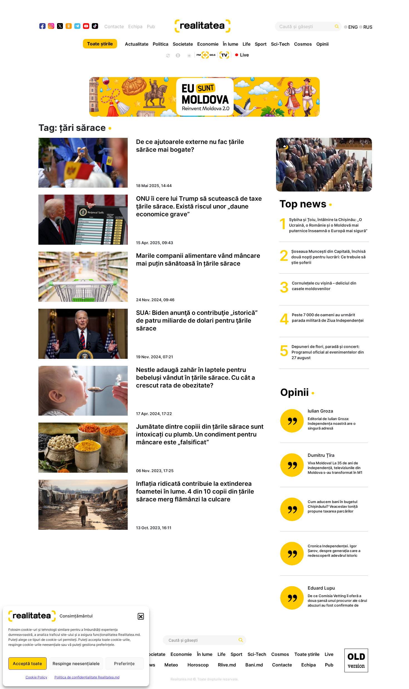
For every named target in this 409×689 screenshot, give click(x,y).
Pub (151, 26)
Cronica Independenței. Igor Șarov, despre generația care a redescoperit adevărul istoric (334, 551)
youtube (86, 26)
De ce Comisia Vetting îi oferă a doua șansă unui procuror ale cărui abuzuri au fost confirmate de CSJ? (337, 601)
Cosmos (303, 44)
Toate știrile (100, 43)
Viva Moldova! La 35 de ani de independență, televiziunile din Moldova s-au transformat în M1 (335, 468)
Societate (183, 44)
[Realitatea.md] (356, 660)
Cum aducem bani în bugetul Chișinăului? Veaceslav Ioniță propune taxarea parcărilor (333, 506)
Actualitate (136, 44)
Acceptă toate (27, 663)
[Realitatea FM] (206, 54)
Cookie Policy (36, 677)
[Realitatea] (222, 26)
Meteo (171, 665)
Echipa (135, 26)
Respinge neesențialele (76, 663)
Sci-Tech (280, 44)
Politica (160, 44)
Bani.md (254, 665)
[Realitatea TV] (224, 54)
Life (246, 44)
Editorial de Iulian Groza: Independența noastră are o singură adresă (332, 423)
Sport (261, 44)
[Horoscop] (167, 55)
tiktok (95, 26)
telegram (77, 26)
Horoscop (198, 665)
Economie (207, 44)
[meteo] (189, 55)
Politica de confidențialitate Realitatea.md (87, 677)
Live (244, 54)
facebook (42, 26)
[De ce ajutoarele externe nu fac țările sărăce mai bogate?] (83, 163)
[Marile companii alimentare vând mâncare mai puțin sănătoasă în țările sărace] (83, 277)
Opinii (322, 44)
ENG (353, 27)
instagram (51, 26)
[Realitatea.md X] (59, 25)
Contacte (114, 26)
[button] (141, 616)
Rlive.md (227, 665)
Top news (302, 204)
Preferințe (124, 663)
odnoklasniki (68, 26)
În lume (230, 44)
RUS (367, 27)
